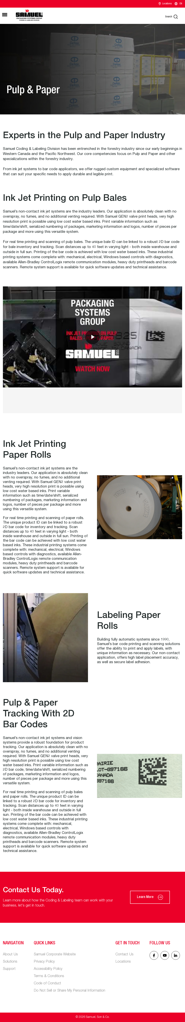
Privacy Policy (44, 962)
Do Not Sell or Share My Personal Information (69, 991)
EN (181, 4)
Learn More (145, 897)
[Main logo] (29, 15)
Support (9, 969)
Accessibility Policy (48, 969)
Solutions (10, 962)
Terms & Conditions (49, 976)
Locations (167, 4)
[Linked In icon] (164, 955)
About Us (10, 954)
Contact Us (124, 954)
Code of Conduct (47, 983)
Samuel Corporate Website (55, 954)
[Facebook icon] (154, 955)
